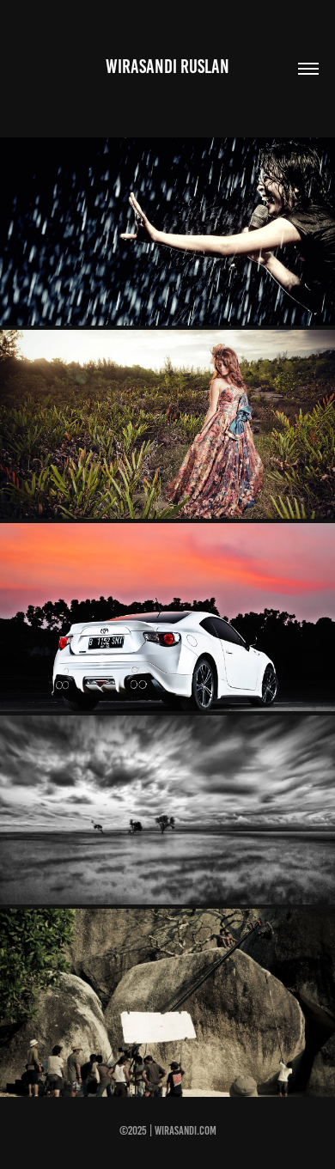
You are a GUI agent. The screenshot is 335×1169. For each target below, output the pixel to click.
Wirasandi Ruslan (167, 66)
